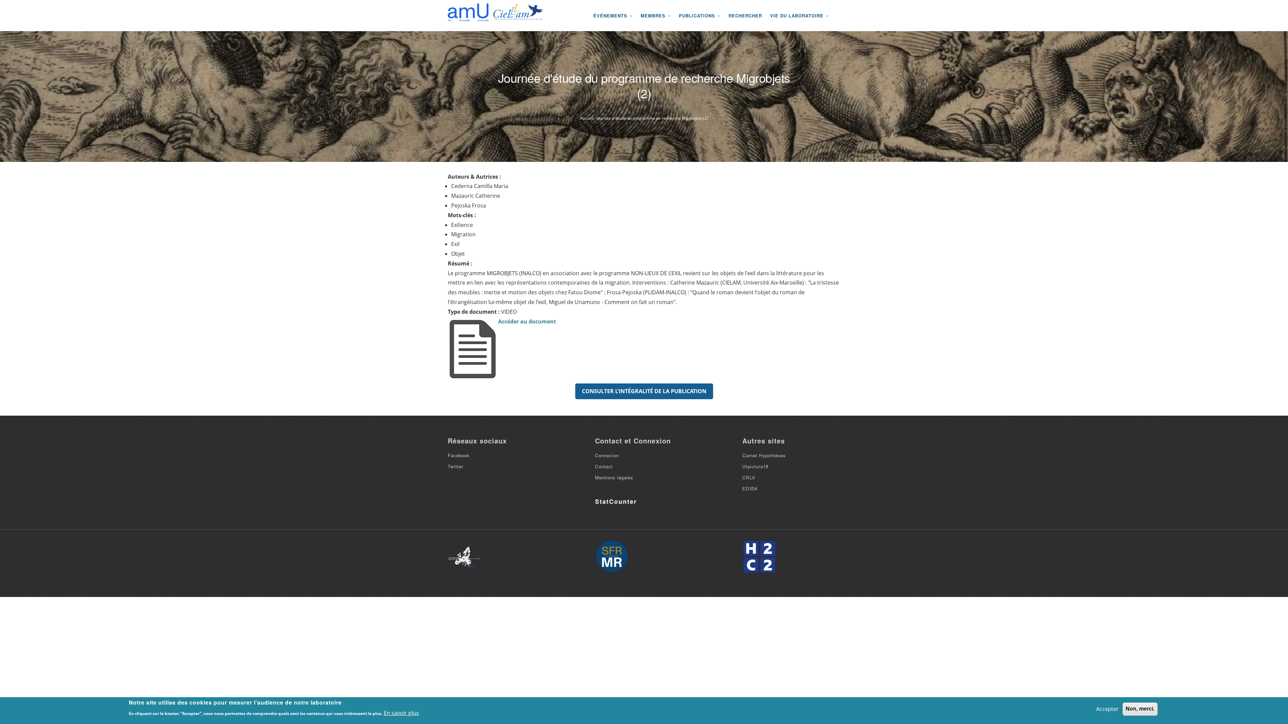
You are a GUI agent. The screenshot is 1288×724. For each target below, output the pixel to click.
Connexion (607, 455)
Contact (604, 466)
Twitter (455, 466)
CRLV (748, 477)
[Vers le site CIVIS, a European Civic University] (464, 557)
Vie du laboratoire (797, 15)
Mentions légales (614, 477)
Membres (654, 15)
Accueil (586, 118)
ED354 (749, 488)
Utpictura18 (755, 466)
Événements (611, 15)
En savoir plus (401, 713)
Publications (698, 15)
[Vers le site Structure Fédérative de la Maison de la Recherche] (612, 557)
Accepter (1107, 709)
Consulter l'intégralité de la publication (644, 391)
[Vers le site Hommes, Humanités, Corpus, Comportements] (759, 557)
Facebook (459, 455)
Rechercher (745, 15)
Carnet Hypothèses (764, 455)
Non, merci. (1140, 709)
